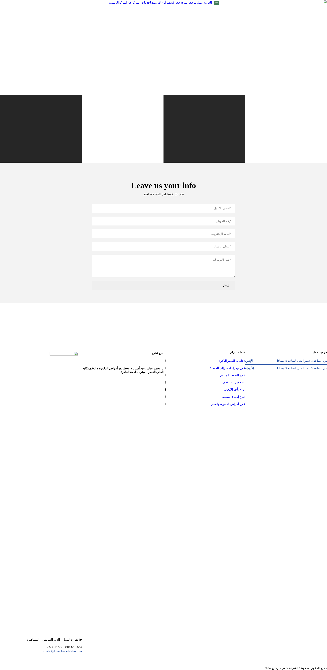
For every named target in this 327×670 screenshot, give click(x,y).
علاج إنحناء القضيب (233, 396)
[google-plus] (171, 320)
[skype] (160, 320)
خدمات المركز (141, 2)
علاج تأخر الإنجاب (234, 389)
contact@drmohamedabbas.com (63, 651)
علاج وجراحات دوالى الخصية (227, 368)
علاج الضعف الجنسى (232, 375)
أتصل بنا (199, 2)
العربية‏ (207, 2)
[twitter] (149, 320)
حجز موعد (187, 2)
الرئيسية (113, 2)
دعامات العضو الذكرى (231, 360)
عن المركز (125, 2)
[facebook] (181, 320)
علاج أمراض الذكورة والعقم (228, 404)
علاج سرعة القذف (233, 382)
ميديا (153, 2)
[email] (184, 320)
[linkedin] (18, 668)
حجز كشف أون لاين (168, 2)
